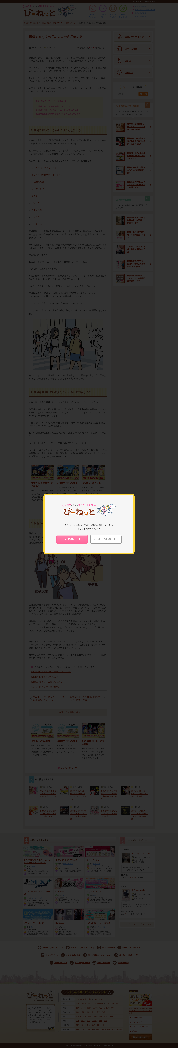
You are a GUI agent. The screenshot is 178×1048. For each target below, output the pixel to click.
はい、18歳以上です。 (72, 539)
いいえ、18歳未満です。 (106, 539)
